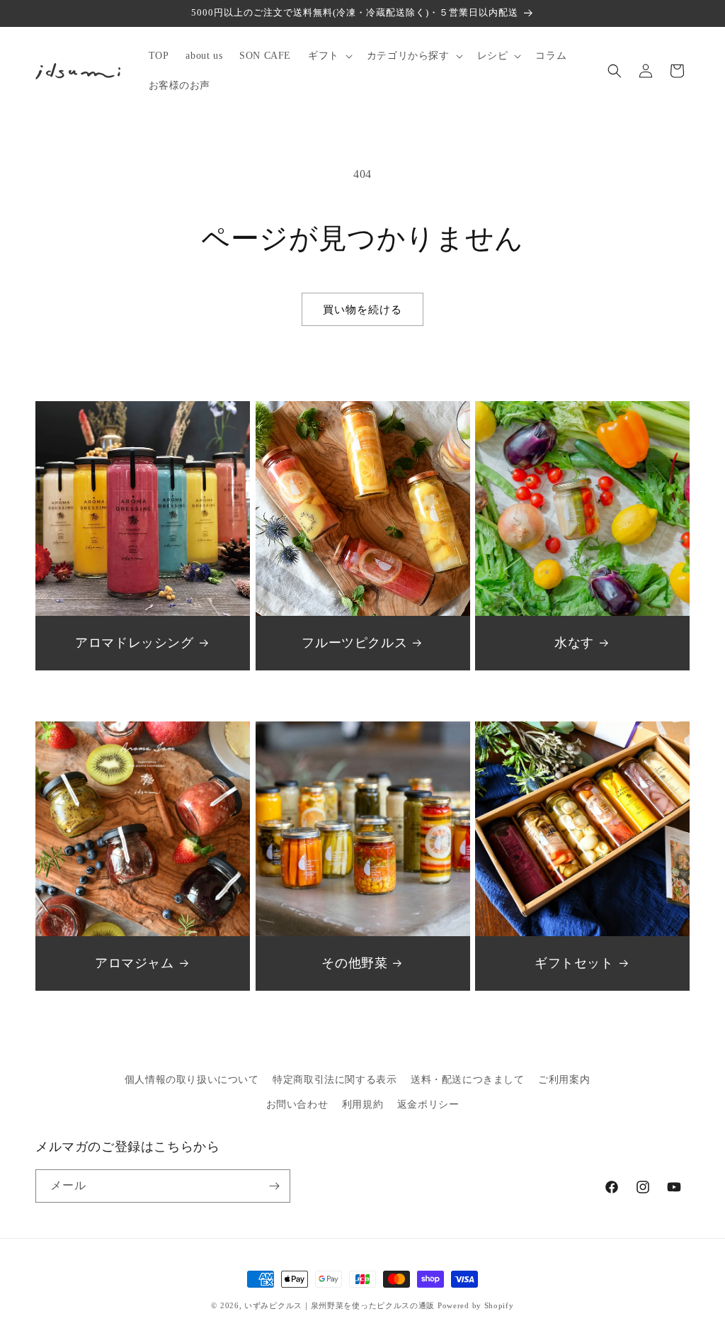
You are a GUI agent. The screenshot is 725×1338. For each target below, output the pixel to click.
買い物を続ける (362, 309)
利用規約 (362, 1104)
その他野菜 (354, 963)
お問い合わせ (297, 1104)
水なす (574, 643)
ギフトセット (574, 963)
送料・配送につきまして (468, 1079)
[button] (328, 56)
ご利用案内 (564, 1079)
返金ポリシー (428, 1104)
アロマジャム (134, 963)
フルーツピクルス (354, 643)
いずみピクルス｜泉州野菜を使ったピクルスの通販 (339, 1305)
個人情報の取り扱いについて (192, 1079)
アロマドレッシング (134, 643)
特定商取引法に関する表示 (334, 1079)
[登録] (274, 1186)
